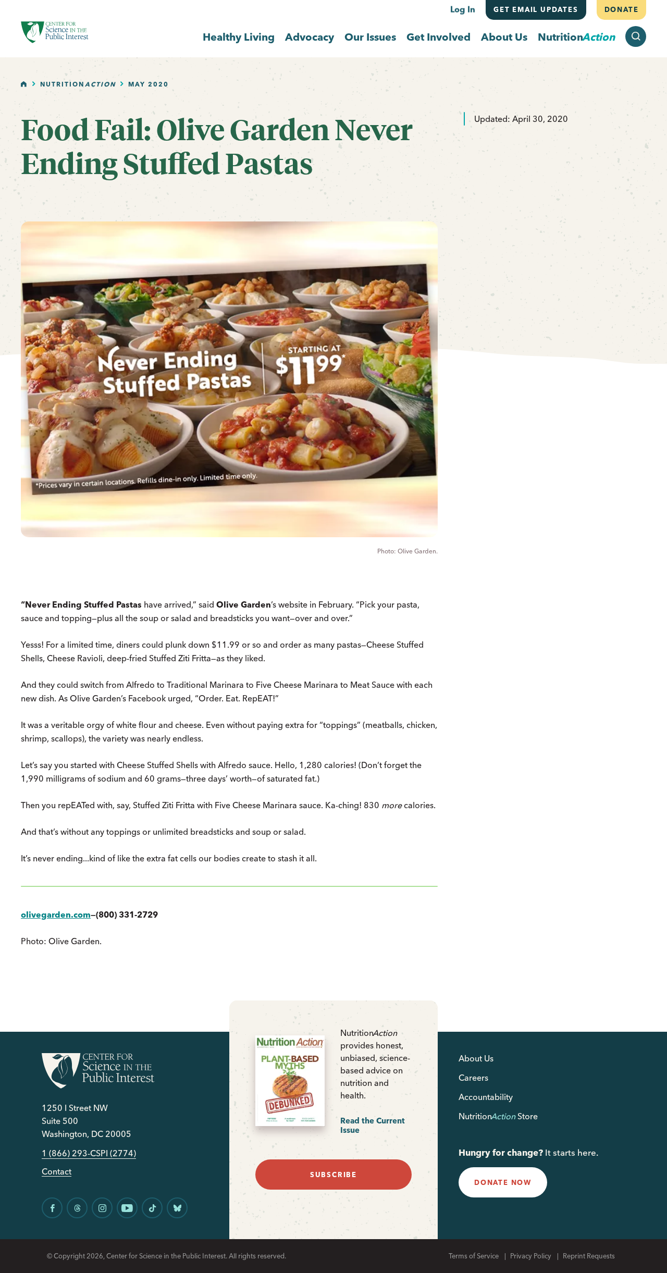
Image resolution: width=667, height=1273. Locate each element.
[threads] (77, 1207)
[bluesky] (177, 1207)
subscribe (333, 1174)
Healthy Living (239, 37)
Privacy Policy (530, 1256)
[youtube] (127, 1207)
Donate (621, 9)
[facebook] (52, 1207)
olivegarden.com (56, 914)
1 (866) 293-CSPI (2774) (89, 1153)
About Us (504, 37)
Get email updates (535, 9)
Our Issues (370, 37)
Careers (473, 1077)
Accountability (486, 1097)
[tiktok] (152, 1207)
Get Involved (438, 37)
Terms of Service (474, 1256)
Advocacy (309, 37)
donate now (503, 1182)
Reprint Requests (589, 1256)
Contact (56, 1172)
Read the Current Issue (372, 1125)
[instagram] (102, 1207)
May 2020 (148, 84)
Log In (462, 9)
